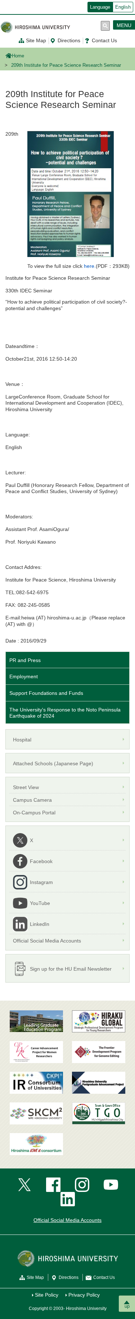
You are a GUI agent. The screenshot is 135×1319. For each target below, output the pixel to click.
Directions (69, 40)
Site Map (36, 40)
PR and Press (25, 660)
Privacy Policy (84, 1295)
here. (90, 266)
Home (18, 55)
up (127, 1306)
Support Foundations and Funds (46, 693)
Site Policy (46, 1295)
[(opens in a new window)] (36, 1052)
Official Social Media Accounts (67, 1220)
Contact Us (104, 40)
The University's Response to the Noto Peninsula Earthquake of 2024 (65, 713)
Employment (23, 676)
